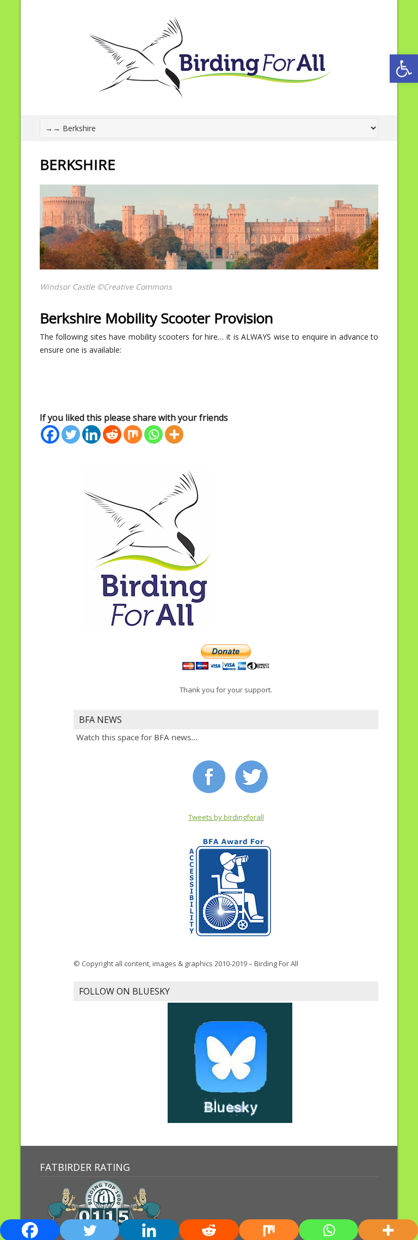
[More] (174, 434)
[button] (404, 68)
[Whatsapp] (153, 434)
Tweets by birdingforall (226, 817)
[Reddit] (112, 434)
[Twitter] (71, 434)
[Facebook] (50, 434)
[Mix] (133, 434)
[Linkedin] (91, 434)
